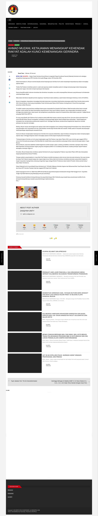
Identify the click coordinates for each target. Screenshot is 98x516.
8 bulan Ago (48, 365)
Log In (35, 27)
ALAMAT (10, 497)
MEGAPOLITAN (52, 24)
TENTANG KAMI (25, 27)
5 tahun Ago (14, 56)
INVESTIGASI (69, 24)
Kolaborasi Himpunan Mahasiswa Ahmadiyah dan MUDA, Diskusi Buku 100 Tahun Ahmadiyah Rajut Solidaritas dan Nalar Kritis (64, 315)
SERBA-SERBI (13, 27)
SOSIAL (85, 24)
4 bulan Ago (48, 305)
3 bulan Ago (48, 260)
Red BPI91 (48, 324)
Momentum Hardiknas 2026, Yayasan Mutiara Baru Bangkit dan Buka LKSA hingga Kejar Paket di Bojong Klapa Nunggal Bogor (65, 294)
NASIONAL (43, 24)
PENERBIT (11, 493)
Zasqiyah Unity (15, 55)
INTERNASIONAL (33, 24)
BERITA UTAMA (21, 24)
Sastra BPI (48, 258)
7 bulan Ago (48, 346)
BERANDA (11, 24)
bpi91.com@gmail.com (29, 214)
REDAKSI (10, 490)
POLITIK (61, 24)
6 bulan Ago (48, 325)
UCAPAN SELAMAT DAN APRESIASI (54, 251)
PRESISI (78, 24)
